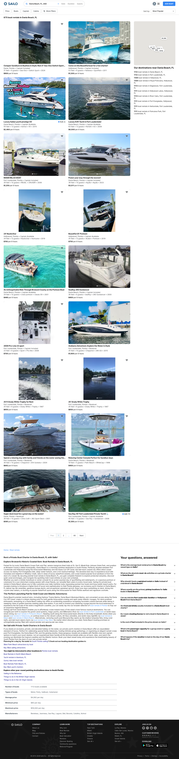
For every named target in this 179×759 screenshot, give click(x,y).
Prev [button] (52, 535)
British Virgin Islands (95, 733)
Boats (16, 11)
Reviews (63, 739)
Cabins (36, 11)
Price (7, 11)
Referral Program (66, 747)
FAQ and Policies (38, 733)
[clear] (58, 3)
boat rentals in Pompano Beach (29, 614)
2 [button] (63, 535)
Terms (147, 756)
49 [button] (74, 535)
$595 (158, 48)
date (63, 4)
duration (71, 4)
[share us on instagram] (151, 728)
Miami (89, 730)
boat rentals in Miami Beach (23, 618)
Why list (63, 733)
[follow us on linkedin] (155, 728)
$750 (161, 51)
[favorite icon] (62, 24)
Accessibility (163, 756)
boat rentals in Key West (43, 620)
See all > (90, 741)
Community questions (68, 744)
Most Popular (158, 11)
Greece (90, 739)
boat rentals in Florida (98, 605)
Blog (34, 730)
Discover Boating (66, 741)
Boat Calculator (65, 736)
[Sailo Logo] (11, 4)
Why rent (63, 728)
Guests (80, 4)
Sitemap (154, 756)
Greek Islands (120, 739)
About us (35, 728)
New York (91, 728)
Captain (26, 11)
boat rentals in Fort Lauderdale (91, 612)
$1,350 (164, 38)
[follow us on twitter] (143, 728)
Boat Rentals (64, 730)
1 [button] (58, 535)
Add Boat (169, 4)
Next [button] (82, 535)
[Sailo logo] (21, 724)
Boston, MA (119, 733)
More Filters (51, 11)
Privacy (140, 756)
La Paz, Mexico (120, 728)
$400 (157, 50)
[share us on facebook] (147, 728)
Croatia (90, 736)
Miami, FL (118, 736)
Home (6, 550)
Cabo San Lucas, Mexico (124, 730)
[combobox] (44, 4)
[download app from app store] (162, 745)
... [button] (68, 536)
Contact (35, 736)
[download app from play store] (148, 745)
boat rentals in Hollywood (19, 616)
